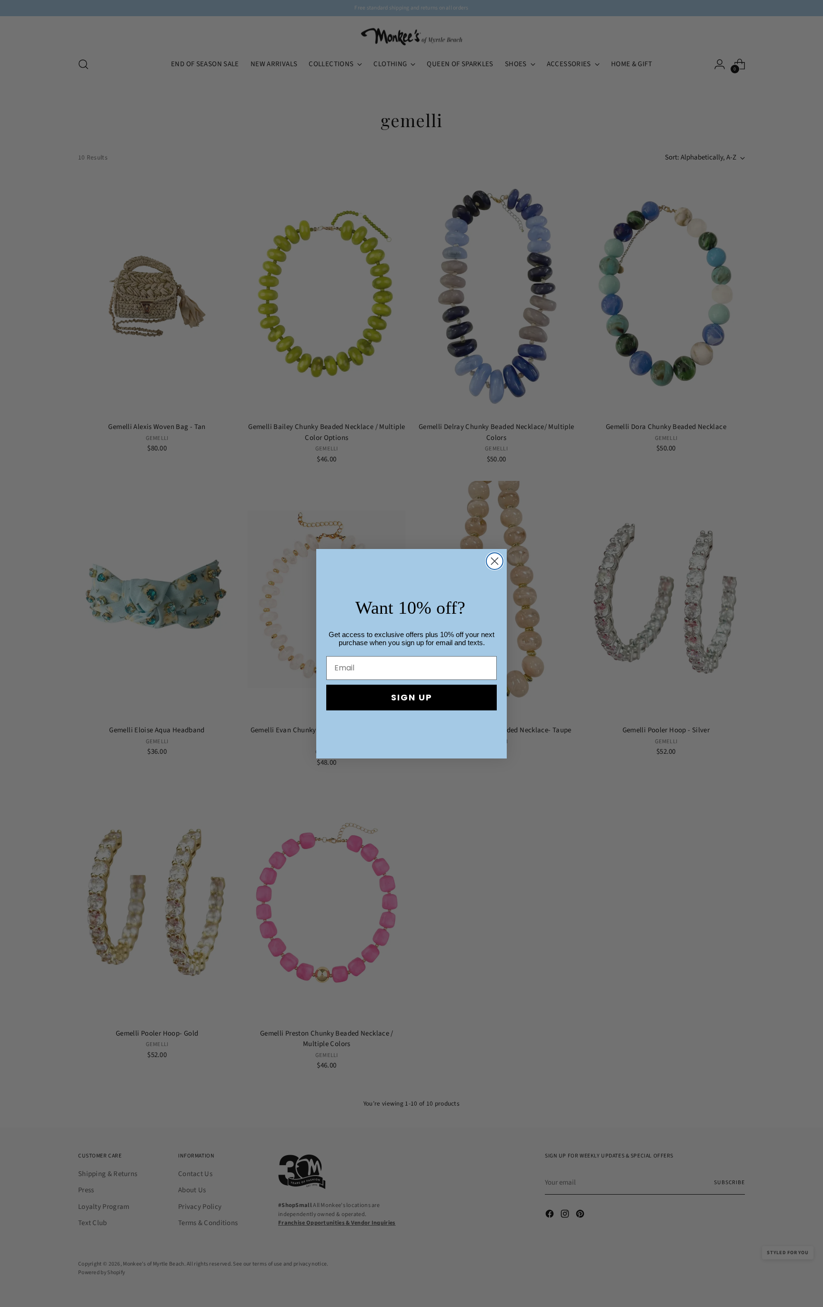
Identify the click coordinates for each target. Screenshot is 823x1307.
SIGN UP (411, 697)
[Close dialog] (494, 561)
